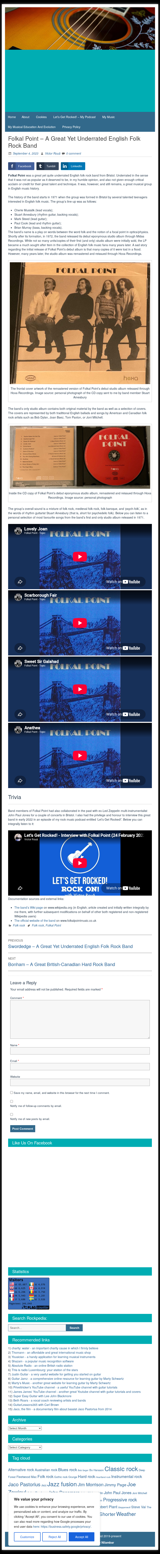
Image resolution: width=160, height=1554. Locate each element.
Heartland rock (103, 1477)
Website (15, 1077)
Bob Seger (83, 1470)
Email (14, 1061)
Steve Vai (138, 1506)
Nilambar (107, 1542)
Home (12, 117)
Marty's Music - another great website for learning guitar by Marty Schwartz (61, 1383)
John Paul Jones (117, 1492)
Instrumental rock (126, 1476)
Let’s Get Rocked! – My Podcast (74, 117)
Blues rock (67, 1469)
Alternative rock (21, 1469)
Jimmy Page (115, 1484)
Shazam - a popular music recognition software (43, 1361)
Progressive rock (120, 1499)
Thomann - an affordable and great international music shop (51, 1352)
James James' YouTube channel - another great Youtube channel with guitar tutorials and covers (77, 1392)
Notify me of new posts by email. (30, 1119)
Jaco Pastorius (24, 1484)
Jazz (43, 1485)
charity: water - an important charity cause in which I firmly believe (55, 1348)
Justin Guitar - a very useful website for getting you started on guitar (56, 1374)
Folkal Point (53, 925)
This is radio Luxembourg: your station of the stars (45, 1370)
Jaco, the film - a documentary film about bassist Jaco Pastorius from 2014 (62, 1409)
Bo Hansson (96, 1470)
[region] (54, 1519)
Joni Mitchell (139, 1493)
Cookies (41, 117)
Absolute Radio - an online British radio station (42, 1365)
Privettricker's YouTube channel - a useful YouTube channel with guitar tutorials (65, 1387)
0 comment (73, 153)
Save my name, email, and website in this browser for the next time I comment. (62, 1093)
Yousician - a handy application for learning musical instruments (53, 1357)
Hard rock (86, 1476)
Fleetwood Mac (26, 1477)
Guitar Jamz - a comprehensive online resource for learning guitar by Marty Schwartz (68, 1378)
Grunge (72, 1477)
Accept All (81, 1537)
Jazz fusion (62, 1483)
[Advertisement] (80, 81)
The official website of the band (34, 920)
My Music (108, 117)
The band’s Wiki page (28, 907)
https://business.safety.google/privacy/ (66, 1526)
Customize (27, 1537)
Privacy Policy (71, 127)
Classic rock (121, 1468)
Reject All (55, 1537)
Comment (17, 998)
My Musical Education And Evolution (32, 127)
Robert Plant (106, 1506)
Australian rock (46, 1469)
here (36, 1526)
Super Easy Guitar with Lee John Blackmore (42, 1396)
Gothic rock (61, 1477)
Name (14, 1045)
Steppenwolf (124, 1507)
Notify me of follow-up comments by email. (36, 1106)
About (25, 117)
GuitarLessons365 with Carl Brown (36, 1405)
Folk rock (19, 925)
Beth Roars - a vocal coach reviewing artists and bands (49, 1400)
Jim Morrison (91, 1484)
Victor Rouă (52, 153)
